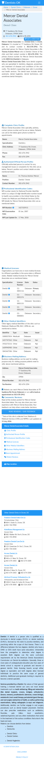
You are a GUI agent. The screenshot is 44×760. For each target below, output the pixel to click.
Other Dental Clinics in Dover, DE (16, 513)
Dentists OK (12, 2)
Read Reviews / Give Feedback (22, 412)
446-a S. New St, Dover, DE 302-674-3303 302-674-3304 (17, 557)
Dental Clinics (16, 7)
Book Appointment (13, 453)
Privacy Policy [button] (22, 757)
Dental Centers (12, 736)
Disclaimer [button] (22, 752)
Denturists (11, 729)
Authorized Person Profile (15, 434)
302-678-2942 (10, 36)
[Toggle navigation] (39, 3)
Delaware (26, 7)
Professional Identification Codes (18, 438)
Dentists (10, 726)
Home (6, 7)
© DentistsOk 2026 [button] (11, 746)
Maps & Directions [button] (33, 39)
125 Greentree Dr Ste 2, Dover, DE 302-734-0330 (18, 545)
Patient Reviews (12, 457)
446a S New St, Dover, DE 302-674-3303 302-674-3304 (17, 569)
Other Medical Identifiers (15, 446)
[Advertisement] (22, 100)
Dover (35, 7)
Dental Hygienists (13, 741)
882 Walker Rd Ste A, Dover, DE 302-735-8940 (17, 533)
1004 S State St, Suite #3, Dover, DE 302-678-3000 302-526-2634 (18, 581)
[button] (13, 208)
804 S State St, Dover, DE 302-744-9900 (15, 521)
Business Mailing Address (15, 449)
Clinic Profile (11, 431)
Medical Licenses (12, 442)
